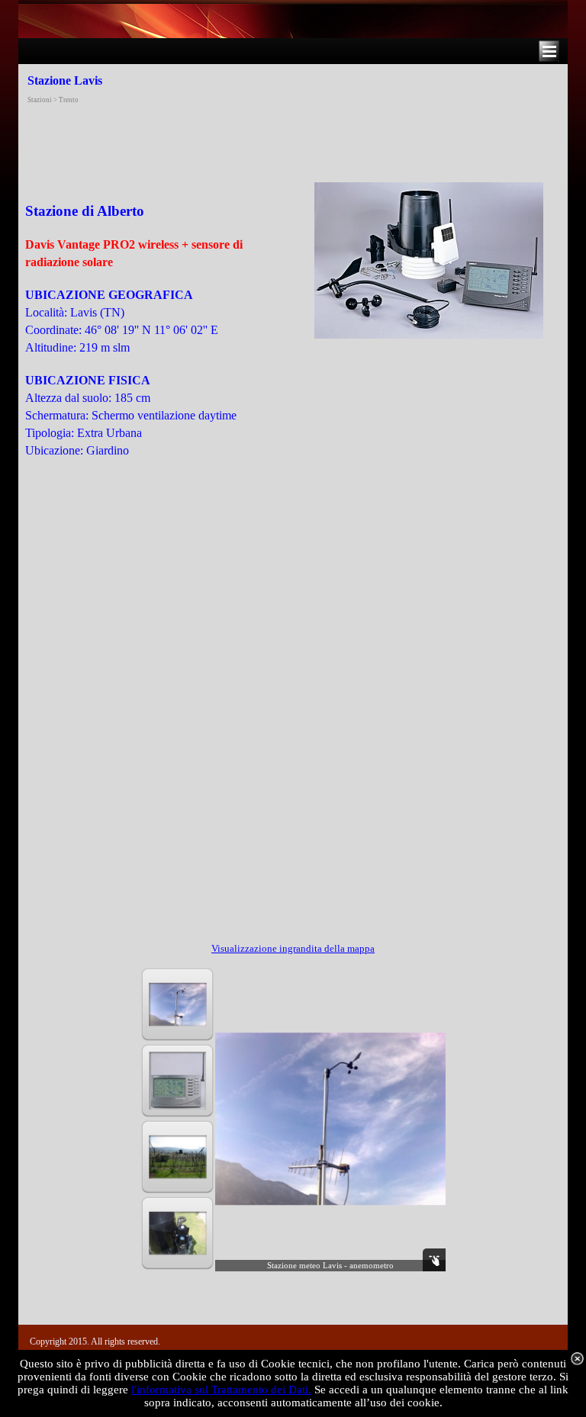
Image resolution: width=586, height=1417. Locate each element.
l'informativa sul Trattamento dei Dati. (221, 1389)
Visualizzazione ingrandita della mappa (293, 948)
